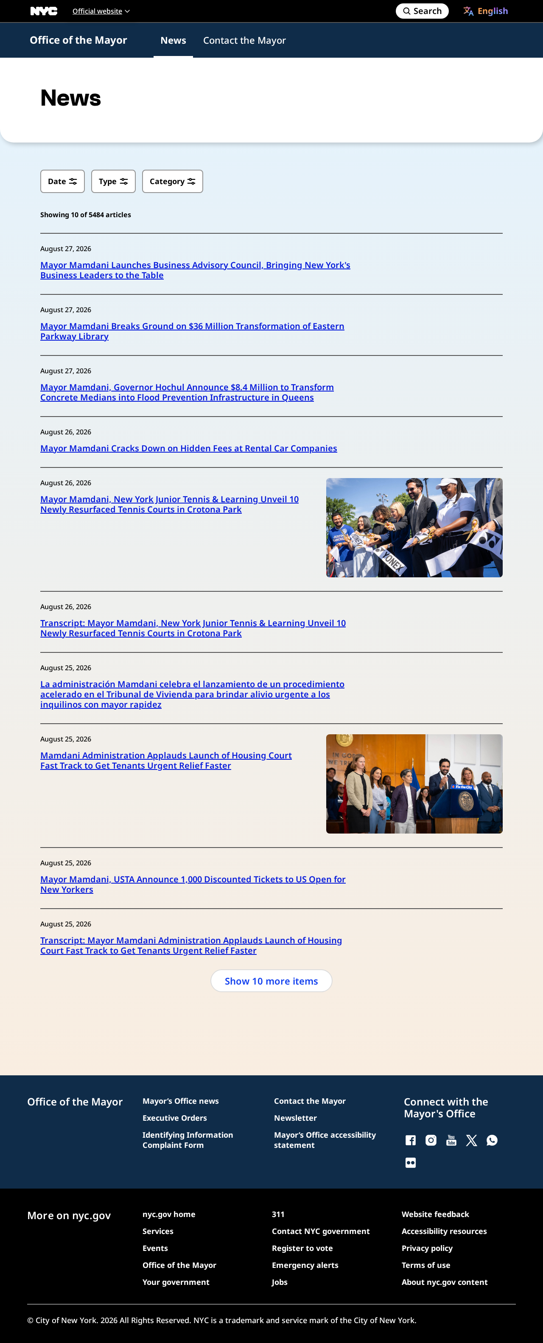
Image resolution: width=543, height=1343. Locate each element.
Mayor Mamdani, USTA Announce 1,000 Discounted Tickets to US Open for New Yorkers (193, 884)
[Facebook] (410, 1140)
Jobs (280, 1282)
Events (155, 1248)
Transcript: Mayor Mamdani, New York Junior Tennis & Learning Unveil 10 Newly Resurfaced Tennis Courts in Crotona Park (193, 628)
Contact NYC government (321, 1231)
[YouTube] (451, 1140)
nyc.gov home (169, 1214)
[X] (472, 1140)
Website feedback (435, 1214)
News (173, 40)
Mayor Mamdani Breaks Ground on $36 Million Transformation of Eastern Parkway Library (192, 331)
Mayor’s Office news (181, 1101)
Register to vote (302, 1248)
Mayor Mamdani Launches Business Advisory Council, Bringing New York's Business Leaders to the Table (195, 270)
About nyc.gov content (445, 1282)
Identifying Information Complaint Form (188, 1140)
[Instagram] (431, 1140)
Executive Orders (175, 1118)
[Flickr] (410, 1163)
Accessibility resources (444, 1231)
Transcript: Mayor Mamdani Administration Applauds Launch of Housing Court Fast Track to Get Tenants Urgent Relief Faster (191, 945)
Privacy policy (427, 1248)
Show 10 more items (271, 980)
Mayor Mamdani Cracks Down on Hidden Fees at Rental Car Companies (188, 448)
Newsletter (295, 1118)
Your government (176, 1282)
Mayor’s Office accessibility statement (325, 1140)
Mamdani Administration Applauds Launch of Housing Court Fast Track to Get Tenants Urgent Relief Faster (166, 760)
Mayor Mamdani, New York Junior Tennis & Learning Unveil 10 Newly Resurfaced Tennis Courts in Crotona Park (169, 504)
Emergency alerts (305, 1265)
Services (158, 1231)
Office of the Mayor (78, 40)
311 (278, 1214)
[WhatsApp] (492, 1140)
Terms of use (426, 1265)
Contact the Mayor (244, 40)
